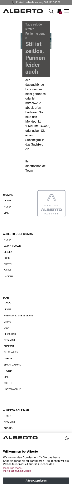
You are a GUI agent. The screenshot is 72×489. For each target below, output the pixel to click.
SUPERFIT (9, 346)
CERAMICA (9, 340)
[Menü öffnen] (66, 11)
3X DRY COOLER (12, 245)
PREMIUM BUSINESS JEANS (18, 315)
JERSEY (8, 252)
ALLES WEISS (11, 352)
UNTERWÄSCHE (12, 389)
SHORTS (8, 428)
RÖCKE (7, 258)
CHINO (7, 321)
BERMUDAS (10, 334)
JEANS (7, 200)
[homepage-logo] (23, 11)
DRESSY (8, 358)
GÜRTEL (8, 264)
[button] (51, 11)
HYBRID (8, 371)
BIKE (6, 213)
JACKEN (8, 276)
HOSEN (8, 206)
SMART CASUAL (12, 364)
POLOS (7, 270)
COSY (7, 328)
